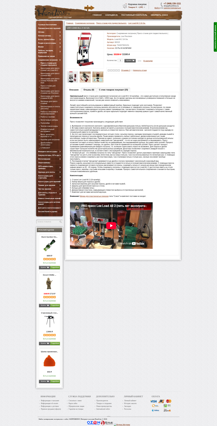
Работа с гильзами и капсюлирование (49, 113)
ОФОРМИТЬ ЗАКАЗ (159, 15)
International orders (103, 409)
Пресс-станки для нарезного (48, 87)
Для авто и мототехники (48, 208)
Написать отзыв (140, 70)
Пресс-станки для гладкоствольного (49, 64)
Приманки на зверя (46, 56)
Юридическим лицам (76, 406)
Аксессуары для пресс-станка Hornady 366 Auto (50, 81)
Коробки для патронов (50, 140)
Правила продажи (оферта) (51, 409)
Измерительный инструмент (47, 130)
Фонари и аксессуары (47, 152)
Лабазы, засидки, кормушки (45, 52)
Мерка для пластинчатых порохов (94, 196)
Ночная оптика (44, 36)
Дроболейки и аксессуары (46, 144)
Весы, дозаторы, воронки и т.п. (48, 135)
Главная (97, 15)
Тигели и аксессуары (49, 126)
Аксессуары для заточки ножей (49, 203)
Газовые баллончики (47, 25)
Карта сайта (73, 403)
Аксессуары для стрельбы (45, 177)
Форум (88, 8)
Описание (74, 90)
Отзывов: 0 (125, 70)
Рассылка (127, 409)
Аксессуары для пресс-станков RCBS (50, 97)
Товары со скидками (103, 403)
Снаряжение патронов (48, 60)
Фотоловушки (44, 159)
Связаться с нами (75, 401)
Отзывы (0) (89, 90)
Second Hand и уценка (47, 212)
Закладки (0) (111, 15)
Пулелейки (45, 123)
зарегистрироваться (172, 8)
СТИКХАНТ (45, 148)
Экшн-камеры (44, 163)
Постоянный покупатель (134, 15)
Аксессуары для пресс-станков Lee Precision (50, 92)
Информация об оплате (49, 403)
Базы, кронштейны (46, 39)
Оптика (41, 32)
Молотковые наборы (49, 120)
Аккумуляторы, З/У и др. (48, 155)
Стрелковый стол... (49, 313)
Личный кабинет (130, 401)
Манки (41, 47)
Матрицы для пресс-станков (49, 102)
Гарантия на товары (76, 409)
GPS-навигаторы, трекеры (45, 167)
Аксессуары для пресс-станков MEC (50, 74)
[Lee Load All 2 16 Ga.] (85, 66)
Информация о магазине (50, 401)
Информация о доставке (50, 406)
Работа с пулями (48, 117)
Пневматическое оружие (49, 28)
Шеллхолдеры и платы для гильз (50, 108)
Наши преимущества (104, 406)
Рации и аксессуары (47, 43)
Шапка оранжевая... (49, 352)
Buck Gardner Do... (49, 237)
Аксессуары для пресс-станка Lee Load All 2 (50, 69)
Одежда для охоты (46, 172)
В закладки (148, 61)
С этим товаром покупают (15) (113, 90)
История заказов (130, 403)
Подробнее (55, 267)
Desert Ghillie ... (49, 275)
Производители (102, 401)
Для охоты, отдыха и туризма (47, 194)
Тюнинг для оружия (46, 185)
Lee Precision (126, 36)
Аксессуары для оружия (49, 182)
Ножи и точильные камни (49, 198)
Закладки (127, 406)
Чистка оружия (44, 189)
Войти (157, 8)
